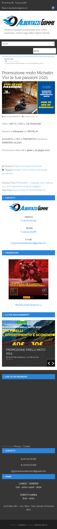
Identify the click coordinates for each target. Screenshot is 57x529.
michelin (17, 170)
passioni (32, 170)
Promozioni (36, 166)
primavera (42, 170)
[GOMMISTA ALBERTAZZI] (28, 20)
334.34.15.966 (21, 3)
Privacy (17, 446)
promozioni (7, 173)
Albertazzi (22, 525)
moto (24, 170)
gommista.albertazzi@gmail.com (15, 8)
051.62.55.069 (9, 3)
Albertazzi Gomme (40, 525)
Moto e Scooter (22, 166)
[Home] (6, 61)
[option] (28, 343)
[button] (49, 363)
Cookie (26, 446)
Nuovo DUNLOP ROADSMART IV (29, 190)
